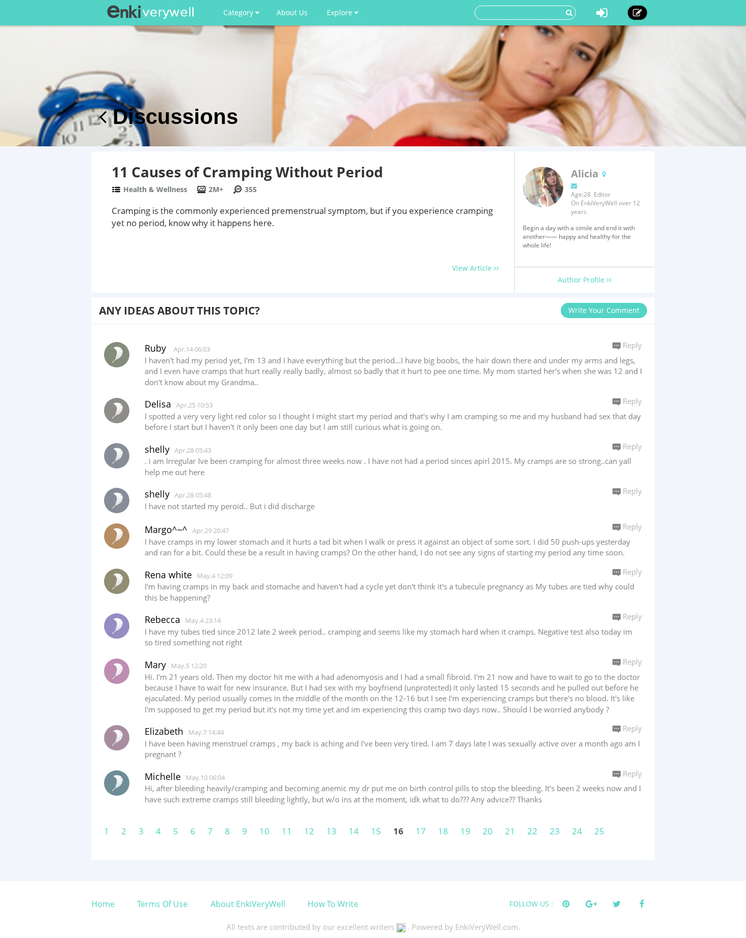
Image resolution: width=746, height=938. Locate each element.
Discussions (172, 117)
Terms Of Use (162, 904)
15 (376, 831)
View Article (473, 268)
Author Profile (582, 280)
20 (488, 831)
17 (421, 831)
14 (354, 831)
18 (443, 831)
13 (331, 831)
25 (599, 831)
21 (510, 831)
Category (239, 12)
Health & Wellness (155, 189)
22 (532, 831)
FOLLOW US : (531, 904)
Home (103, 904)
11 (287, 831)
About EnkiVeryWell (248, 904)
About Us (292, 12)
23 (555, 831)
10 (264, 831)
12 (309, 831)
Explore (340, 12)
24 (577, 831)
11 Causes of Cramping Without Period (247, 171)
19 (465, 831)
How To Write (333, 904)
